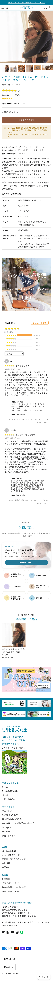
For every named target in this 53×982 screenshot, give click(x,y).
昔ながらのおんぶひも (12, 819)
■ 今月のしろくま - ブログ (13, 748)
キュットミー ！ (9, 810)
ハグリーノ (7, 831)
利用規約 (6, 879)
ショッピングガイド (11, 854)
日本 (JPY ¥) (9, 958)
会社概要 (6, 863)
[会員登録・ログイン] (45, 8)
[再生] (26, 298)
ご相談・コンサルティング (14, 859)
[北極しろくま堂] (26, 7)
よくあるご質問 (9, 850)
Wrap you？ (7, 827)
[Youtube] (12, 932)
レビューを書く (40, 322)
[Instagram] (17, 932)
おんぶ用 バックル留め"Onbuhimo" (18, 823)
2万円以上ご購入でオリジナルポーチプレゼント (26, 2)
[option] (26, 37)
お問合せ (6, 867)
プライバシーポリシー (12, 883)
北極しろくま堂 (13, 973)
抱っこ (5, 786)
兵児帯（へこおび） (11, 814)
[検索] (8, 8)
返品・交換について (11, 891)
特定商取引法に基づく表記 (14, 887)
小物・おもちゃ (9, 799)
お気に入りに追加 (26, 119)
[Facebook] (8, 932)
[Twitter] (3, 932)
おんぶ (5, 794)
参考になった (42, 422)
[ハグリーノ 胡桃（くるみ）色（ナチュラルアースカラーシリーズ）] (14, 635)
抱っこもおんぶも (10, 790)
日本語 (7, 967)
